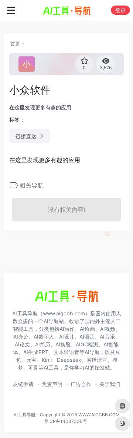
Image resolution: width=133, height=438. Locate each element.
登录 (120, 10)
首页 (15, 43)
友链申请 (23, 384)
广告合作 (81, 384)
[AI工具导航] (67, 10)
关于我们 (109, 384)
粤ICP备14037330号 (65, 421)
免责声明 (52, 384)
